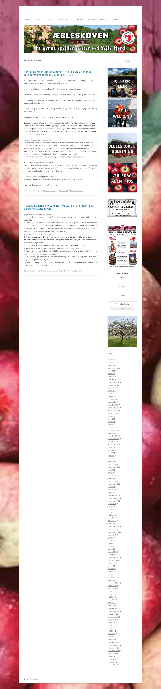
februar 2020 (112, 490)
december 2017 (113, 555)
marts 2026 (111, 362)
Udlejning (50, 20)
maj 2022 (111, 453)
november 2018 (113, 526)
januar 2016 (112, 605)
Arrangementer (65, 20)
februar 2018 (112, 549)
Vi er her (115, 20)
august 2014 (112, 653)
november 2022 (113, 439)
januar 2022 (112, 461)
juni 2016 (111, 591)
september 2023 (113, 410)
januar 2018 (112, 552)
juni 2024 (111, 391)
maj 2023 (111, 422)
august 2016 (112, 588)
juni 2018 (111, 540)
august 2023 (112, 413)
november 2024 (113, 382)
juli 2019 (110, 507)
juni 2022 (111, 450)
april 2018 (111, 543)
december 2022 (113, 436)
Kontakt (79, 20)
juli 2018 (110, 538)
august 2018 (112, 535)
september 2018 (113, 532)
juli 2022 (110, 447)
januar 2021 (112, 478)
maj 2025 (111, 371)
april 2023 (111, 425)
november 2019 (113, 498)
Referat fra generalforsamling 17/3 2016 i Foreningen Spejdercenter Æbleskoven (59, 207)
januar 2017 (112, 580)
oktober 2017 (112, 560)
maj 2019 (111, 512)
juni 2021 (111, 470)
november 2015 (113, 611)
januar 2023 (112, 433)
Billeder (103, 20)
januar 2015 (112, 639)
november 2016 (113, 583)
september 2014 (113, 651)
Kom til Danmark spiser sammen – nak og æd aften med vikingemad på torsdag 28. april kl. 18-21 (57, 73)
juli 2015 (110, 622)
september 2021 (113, 467)
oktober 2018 (112, 529)
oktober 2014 (112, 648)
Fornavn (122, 286)
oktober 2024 (112, 385)
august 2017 (112, 563)
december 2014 (113, 642)
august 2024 (112, 388)
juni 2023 (111, 419)
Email (122, 277)
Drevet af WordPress (31, 679)
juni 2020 (111, 487)
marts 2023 (111, 427)
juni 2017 (111, 566)
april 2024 (111, 396)
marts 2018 (111, 546)
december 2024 (113, 379)
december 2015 (113, 608)
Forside (27, 20)
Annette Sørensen (76, 191)
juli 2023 (110, 416)
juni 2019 (111, 509)
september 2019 (113, 501)
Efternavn (122, 295)
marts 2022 (111, 458)
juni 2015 (111, 625)
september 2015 (113, 617)
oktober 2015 (112, 614)
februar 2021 (112, 475)
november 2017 (113, 557)
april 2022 (111, 456)
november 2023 (113, 408)
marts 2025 (111, 374)
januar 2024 (112, 402)
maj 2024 (111, 393)
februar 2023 (112, 430)
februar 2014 (112, 665)
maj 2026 (111, 360)
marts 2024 (111, 399)
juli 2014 (110, 656)
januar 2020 (112, 492)
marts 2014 (111, 662)
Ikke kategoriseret (49, 191)
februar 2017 (112, 577)
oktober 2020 (112, 481)
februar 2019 (112, 521)
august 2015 (112, 620)
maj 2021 (111, 473)
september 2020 (113, 484)
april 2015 (111, 631)
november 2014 (113, 645)
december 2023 (113, 405)
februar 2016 (112, 603)
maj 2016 (111, 594)
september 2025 (113, 368)
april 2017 (111, 572)
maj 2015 (111, 628)
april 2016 (111, 597)
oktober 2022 (112, 441)
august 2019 (112, 504)
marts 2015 (111, 634)
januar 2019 (112, 523)
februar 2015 (112, 637)
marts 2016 (111, 600)
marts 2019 (111, 518)
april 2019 (111, 515)
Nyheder (38, 20)
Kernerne (91, 20)
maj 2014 (111, 659)
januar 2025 (112, 376)
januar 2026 (112, 365)
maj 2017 (111, 569)
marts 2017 (111, 574)
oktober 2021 (112, 464)
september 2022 (113, 444)
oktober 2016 (112, 586)
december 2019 (113, 495)
